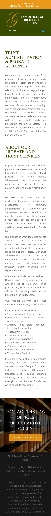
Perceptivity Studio (31, 467)
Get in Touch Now (25, 437)
